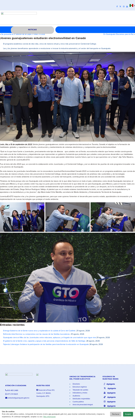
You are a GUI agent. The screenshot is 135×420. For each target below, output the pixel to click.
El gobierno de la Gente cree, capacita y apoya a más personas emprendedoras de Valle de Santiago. (44, 341)
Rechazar (115, 414)
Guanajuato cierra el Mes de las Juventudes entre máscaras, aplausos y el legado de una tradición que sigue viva (49, 337)
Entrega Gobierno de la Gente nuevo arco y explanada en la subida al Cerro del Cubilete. (39, 331)
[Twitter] (120, 6)
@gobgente (110, 384)
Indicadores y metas (79, 393)
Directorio (76, 384)
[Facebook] (118, 6)
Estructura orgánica (79, 387)
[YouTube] (127, 6)
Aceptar (128, 414)
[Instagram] (124, 6)
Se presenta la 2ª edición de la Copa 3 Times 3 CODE (23, 34)
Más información (49, 417)
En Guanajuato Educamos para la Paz (118, 34)
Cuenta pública (78, 402)
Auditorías (76, 396)
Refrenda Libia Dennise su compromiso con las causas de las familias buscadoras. (36, 334)
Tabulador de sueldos (80, 390)
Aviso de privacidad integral (82, 405)
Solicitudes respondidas (81, 399)
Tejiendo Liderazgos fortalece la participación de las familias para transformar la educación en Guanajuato (46, 344)
